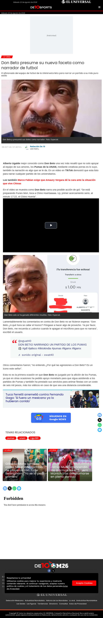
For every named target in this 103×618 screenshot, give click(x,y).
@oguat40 (24, 340)
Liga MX (34, 438)
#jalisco (32, 348)
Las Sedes (20, 603)
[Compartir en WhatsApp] (100, 425)
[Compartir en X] (100, 420)
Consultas (63, 603)
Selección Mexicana (14, 600)
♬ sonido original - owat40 (36, 354)
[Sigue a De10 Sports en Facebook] (49, 570)
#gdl (24, 348)
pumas (10, 438)
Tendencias (43, 603)
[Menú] (99, 7)
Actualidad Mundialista (35, 600)
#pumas (56, 348)
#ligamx (66, 348)
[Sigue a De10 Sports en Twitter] (53, 570)
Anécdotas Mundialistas (86, 600)
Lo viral (8, 450)
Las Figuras (31, 603)
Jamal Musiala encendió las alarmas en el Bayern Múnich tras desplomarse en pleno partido (70, 471)
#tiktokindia (44, 348)
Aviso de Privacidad (78, 603)
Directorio (53, 603)
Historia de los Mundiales (57, 600)
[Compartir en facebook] (100, 415)
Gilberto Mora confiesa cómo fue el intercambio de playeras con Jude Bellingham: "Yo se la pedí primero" (24, 470)
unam (22, 438)
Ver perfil (34, 149)
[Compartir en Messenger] (100, 430)
